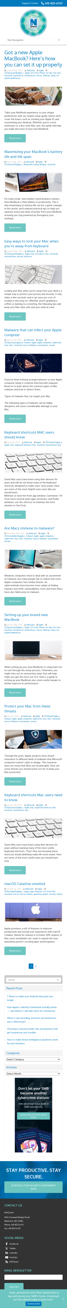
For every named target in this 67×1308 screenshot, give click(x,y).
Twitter (13, 1248)
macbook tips (10, 256)
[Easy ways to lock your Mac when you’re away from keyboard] (33, 274)
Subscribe (14, 1287)
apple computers (44, 342)
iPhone (42, 73)
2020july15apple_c (52, 716)
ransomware (43, 345)
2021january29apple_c (14, 627)
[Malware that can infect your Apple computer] (33, 363)
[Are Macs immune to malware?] (33, 558)
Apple (41, 70)
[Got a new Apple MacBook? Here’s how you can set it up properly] (33, 95)
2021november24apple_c (14, 536)
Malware (33, 345)
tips (59, 445)
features (38, 891)
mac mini (57, 73)
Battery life (28, 164)
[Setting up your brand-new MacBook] (33, 650)
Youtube (13, 1257)
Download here (33, 1304)
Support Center (30, 3)
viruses (52, 345)
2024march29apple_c (13, 164)
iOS (32, 73)
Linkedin (13, 1253)
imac (6, 345)
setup (53, 75)
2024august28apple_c (14, 73)
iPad (36, 73)
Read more (15, 138)
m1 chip (49, 73)
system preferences (12, 78)
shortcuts (28, 256)
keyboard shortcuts (23, 445)
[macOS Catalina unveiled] (33, 911)
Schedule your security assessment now (33, 1187)
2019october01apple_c (13, 891)
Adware (27, 342)
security (20, 256)
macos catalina (26, 894)
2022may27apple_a (53, 442)
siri (57, 75)
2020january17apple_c (14, 807)
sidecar (59, 894)
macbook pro (29, 75)
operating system (41, 894)
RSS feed (14, 1262)
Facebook (14, 1244)
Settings (46, 75)
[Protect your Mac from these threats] (33, 739)
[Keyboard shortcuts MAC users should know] (33, 462)
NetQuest (31, 70)
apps (32, 891)
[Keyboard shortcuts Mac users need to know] (33, 827)
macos (39, 75)
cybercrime (56, 342)
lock (32, 254)
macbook (8, 75)
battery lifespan (40, 164)
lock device (39, 254)
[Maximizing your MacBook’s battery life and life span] (33, 182)
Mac (47, 254)
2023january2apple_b (13, 342)
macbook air (18, 75)
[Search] (58, 980)
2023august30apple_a (14, 254)
